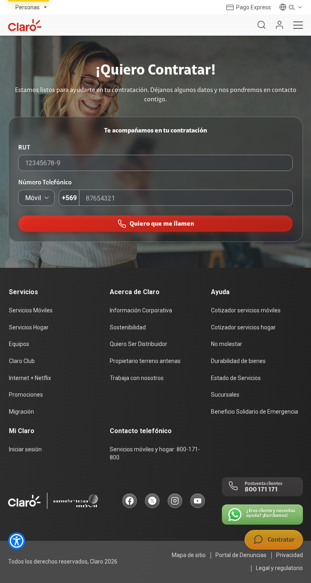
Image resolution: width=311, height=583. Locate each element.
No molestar (226, 344)
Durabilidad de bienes (238, 361)
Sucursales (225, 394)
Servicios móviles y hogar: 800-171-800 (155, 453)
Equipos (19, 344)
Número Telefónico (45, 182)
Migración (21, 411)
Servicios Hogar (29, 327)
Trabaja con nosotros (137, 378)
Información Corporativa (141, 310)
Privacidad (289, 555)
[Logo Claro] (24, 25)
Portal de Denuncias (240, 555)
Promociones (26, 394)
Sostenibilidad (128, 327)
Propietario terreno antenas (145, 361)
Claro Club (22, 361)
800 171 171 (261, 489)
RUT (24, 147)
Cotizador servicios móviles (246, 310)
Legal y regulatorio (279, 568)
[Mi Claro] (279, 25)
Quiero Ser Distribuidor (138, 344)
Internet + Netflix (30, 378)
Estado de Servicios (236, 378)
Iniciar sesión (25, 449)
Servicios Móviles (31, 310)
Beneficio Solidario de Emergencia (254, 411)
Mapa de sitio (189, 555)
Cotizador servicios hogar (243, 327)
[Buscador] (262, 25)
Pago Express (253, 7)
